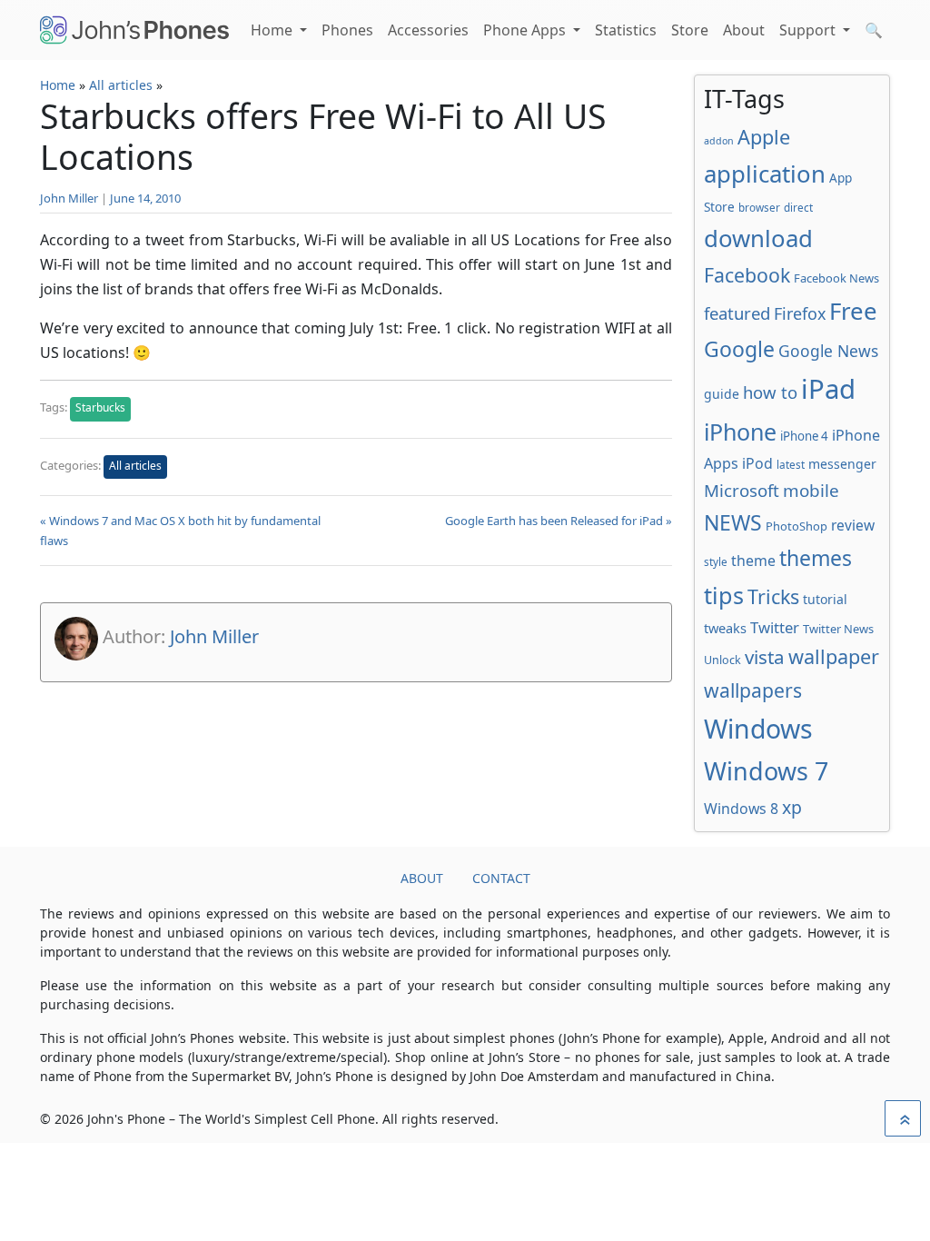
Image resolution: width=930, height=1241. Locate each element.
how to (770, 392)
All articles (121, 85)
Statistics (626, 30)
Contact (501, 878)
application (765, 173)
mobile (811, 490)
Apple (763, 137)
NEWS (733, 522)
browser (759, 207)
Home (273, 30)
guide (721, 393)
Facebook (747, 275)
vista (765, 657)
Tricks (773, 596)
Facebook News (836, 278)
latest (791, 464)
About (744, 30)
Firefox (800, 313)
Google (739, 348)
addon (719, 140)
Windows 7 (766, 771)
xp (792, 807)
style (715, 561)
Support (809, 30)
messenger (842, 463)
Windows (758, 728)
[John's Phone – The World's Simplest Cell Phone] (134, 30)
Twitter (774, 627)
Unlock (722, 660)
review (853, 525)
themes (815, 557)
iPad (828, 389)
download (758, 238)
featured (737, 313)
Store (689, 30)
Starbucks (100, 407)
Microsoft (741, 490)
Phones (347, 30)
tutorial (825, 599)
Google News (828, 351)
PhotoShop (796, 526)
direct (798, 207)
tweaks (725, 628)
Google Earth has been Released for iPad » (558, 520)
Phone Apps (526, 30)
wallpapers (753, 690)
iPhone (740, 431)
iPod (757, 463)
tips (724, 595)
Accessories (428, 30)
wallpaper (833, 656)
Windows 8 (741, 809)
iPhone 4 (804, 436)
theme (753, 561)
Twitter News (838, 628)
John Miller (69, 198)
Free (853, 310)
